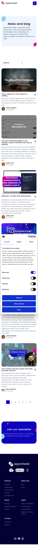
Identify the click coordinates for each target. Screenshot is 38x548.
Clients (6, 509)
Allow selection (19, 304)
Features (7, 484)
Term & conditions (27, 503)
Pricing (6, 493)
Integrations (8, 487)
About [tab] (31, 242)
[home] (9, 3)
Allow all (19, 297)
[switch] (33, 278)
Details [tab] (19, 242)
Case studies (8, 490)
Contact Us (8, 522)
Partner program (10, 506)
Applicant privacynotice (27, 513)
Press (23, 487)
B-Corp (7, 503)
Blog (22, 484)
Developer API (9, 495)
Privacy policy (26, 506)
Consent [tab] (7, 242)
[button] (35, 3)
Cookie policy (25, 509)
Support (7, 525)
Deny (19, 309)
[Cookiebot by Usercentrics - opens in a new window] (28, 237)
